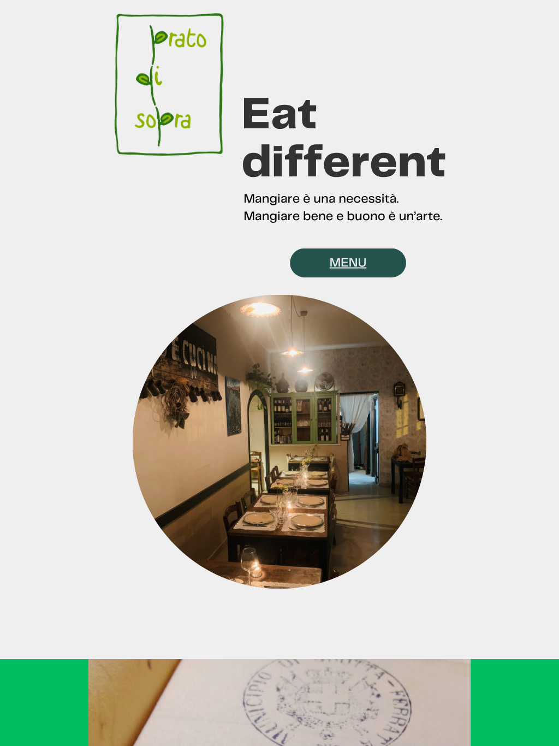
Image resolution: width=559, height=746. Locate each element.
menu (348, 263)
